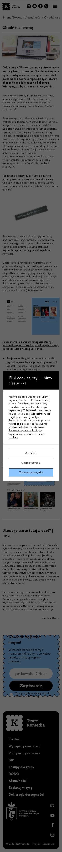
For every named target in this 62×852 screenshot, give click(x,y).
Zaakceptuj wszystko (31, 472)
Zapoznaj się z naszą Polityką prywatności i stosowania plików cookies (26, 434)
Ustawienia (31, 453)
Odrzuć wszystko (31, 463)
